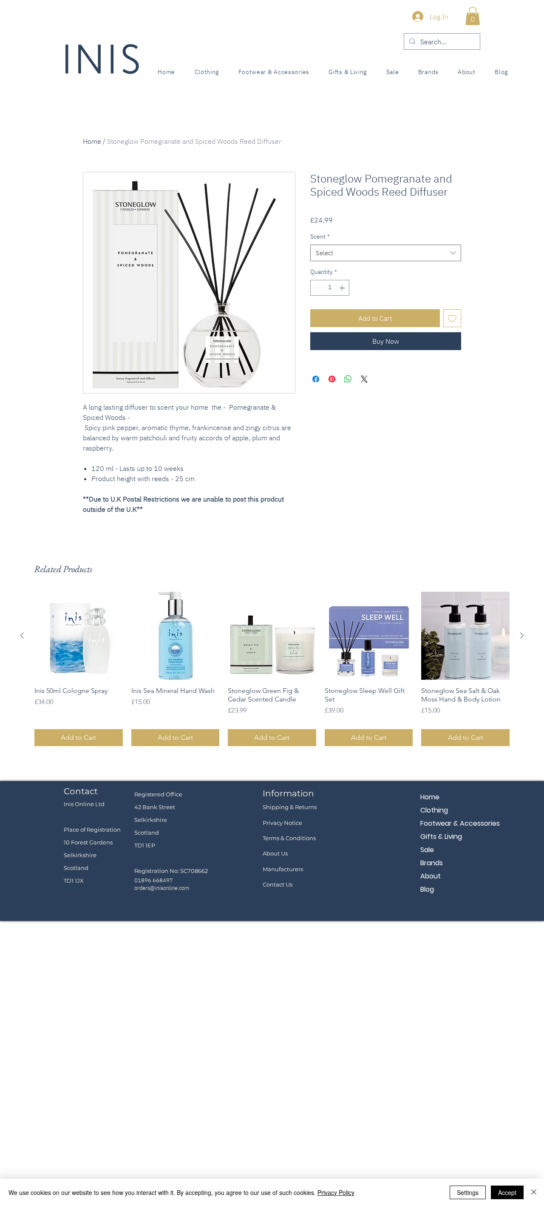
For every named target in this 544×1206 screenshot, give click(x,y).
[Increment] (342, 287)
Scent (320, 236)
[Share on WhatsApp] (348, 379)
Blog (427, 889)
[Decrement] (317, 287)
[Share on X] (364, 379)
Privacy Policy (335, 1192)
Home (92, 141)
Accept (507, 1192)
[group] (272, 669)
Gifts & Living (441, 836)
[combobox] (385, 253)
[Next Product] (522, 635)
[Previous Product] (22, 635)
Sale (427, 850)
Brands (431, 863)
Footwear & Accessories (450, 823)
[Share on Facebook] (316, 379)
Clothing (434, 810)
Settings (468, 1192)
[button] (472, 16)
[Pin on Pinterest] (332, 379)
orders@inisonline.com (161, 888)
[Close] (534, 1192)
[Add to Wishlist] (452, 318)
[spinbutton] (329, 287)
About (430, 876)
